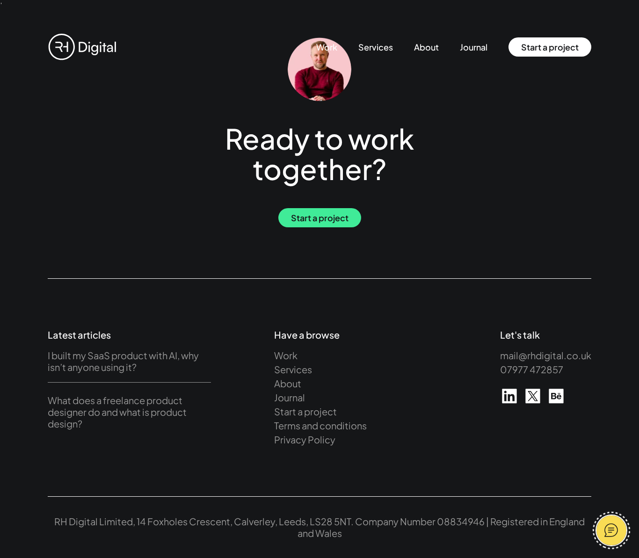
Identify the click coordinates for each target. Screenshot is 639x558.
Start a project (550, 47)
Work (326, 47)
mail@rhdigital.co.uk (545, 355)
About (426, 47)
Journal (473, 47)
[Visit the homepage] (82, 47)
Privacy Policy (304, 439)
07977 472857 (531, 369)
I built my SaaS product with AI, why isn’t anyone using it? (123, 361)
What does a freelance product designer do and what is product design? (117, 411)
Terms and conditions (320, 425)
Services (375, 47)
